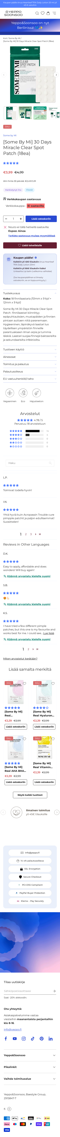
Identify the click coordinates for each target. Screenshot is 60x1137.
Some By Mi (14, 38)
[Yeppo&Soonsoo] (30, 942)
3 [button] (31, 534)
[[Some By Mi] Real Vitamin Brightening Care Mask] (44, 747)
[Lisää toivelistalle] (24, 683)
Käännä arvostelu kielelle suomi (28, 576)
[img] (11, 485)
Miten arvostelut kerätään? (20, 658)
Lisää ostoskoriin (41, 218)
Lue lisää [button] (48, 633)
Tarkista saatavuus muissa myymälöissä (31, 235)
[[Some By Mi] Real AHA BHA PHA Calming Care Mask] (15, 747)
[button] (47, 13)
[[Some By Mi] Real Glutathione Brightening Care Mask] (15, 692)
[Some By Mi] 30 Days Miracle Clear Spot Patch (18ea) (28, 41)
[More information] (35, 257)
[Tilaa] (52, 991)
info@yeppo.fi (13, 1029)
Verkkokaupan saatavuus (24, 199)
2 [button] (26, 534)
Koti (5, 38)
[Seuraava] (56, 74)
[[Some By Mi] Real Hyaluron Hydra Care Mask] (44, 692)
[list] (30, 75)
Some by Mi (9, 135)
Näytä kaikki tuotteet (30, 795)
